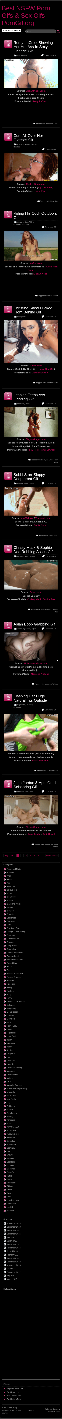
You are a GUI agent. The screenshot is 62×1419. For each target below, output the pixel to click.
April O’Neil (48, 834)
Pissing (10, 1116)
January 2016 (13, 1230)
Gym (9, 1022)
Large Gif (11, 1054)
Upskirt (10, 1207)
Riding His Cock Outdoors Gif (35, 215)
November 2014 (14, 1248)
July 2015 (11, 1237)
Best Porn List (13, 1392)
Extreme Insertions (15, 960)
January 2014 (13, 1258)
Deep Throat (29, 483)
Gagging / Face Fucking (17, 1001)
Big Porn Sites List (15, 1389)
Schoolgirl (11, 1141)
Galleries (10, 1005)
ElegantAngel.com (35, 91)
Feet (8, 970)
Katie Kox (40, 191)
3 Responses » (50, 55)
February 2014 (13, 1255)
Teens (27, 404)
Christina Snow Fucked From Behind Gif (33, 310)
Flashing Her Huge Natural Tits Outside (30, 698)
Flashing (29, 705)
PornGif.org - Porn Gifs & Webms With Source (11, 1410)
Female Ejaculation (15, 974)
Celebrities (11, 918)
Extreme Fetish (13, 956)
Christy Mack (34, 599)
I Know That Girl (45, 369)
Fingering (11, 984)
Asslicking (11, 886)
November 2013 (14, 1265)
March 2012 (12, 1279)
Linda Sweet (40, 273)
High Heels (11, 1033)
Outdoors (17, 225)
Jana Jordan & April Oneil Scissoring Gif (35, 785)
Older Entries (52, 856)
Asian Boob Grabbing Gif (34, 624)
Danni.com (35, 592)
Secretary (11, 1148)
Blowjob (20, 483)
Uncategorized (13, 1200)
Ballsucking (12, 890)
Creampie (11, 935)
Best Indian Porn (14, 1399)
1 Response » (50, 149)
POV (9, 1124)
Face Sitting (12, 963)
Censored (11, 921)
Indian (9, 1040)
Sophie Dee (49, 599)
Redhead (25, 225)
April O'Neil (49, 844)
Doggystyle (21, 317)
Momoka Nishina (40, 674)
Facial (27, 144)
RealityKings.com (35, 184)
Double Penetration (15, 953)
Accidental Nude (14, 869)
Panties (10, 1110)
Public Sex (11, 1130)
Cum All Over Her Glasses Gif (28, 137)
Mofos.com (36, 263)
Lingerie (24, 55)
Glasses (34, 144)
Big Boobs (26, 629)
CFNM (9, 925)
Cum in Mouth (13, 939)
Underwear (11, 1204)
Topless (10, 1193)
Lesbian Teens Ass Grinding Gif (29, 397)
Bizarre (10, 900)
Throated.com (42, 518)
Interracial (11, 1043)
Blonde (10, 907)
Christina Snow (40, 372)
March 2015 (12, 1241)
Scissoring (29, 791)
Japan (33, 629)
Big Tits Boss (45, 187)
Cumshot (20, 144)
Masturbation (12, 1075)
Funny (9, 998)
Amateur (10, 872)
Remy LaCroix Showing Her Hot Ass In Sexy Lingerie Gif (33, 47)
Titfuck (9, 1190)
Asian (19, 629)
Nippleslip (11, 1092)
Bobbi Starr (40, 525)
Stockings (11, 1169)
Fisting (9, 988)
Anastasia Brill (40, 760)
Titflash (10, 1186)
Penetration (12, 1113)
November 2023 (14, 1223)
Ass (18, 55)
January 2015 (13, 1244)
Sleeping (10, 1158)
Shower (32, 556)
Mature (10, 1078)
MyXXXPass (27, 518)
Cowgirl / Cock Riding (25, 222)
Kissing (10, 1050)
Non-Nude (11, 1099)
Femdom (10, 980)
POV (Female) (13, 1127)
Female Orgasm (14, 977)
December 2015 (14, 1234)
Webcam (10, 1211)
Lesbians (20, 404)
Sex (8, 1151)
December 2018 (14, 1227)
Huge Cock (11, 1036)
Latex (9, 1057)
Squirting (10, 1165)
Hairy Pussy (12, 1026)
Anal (9, 876)
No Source (11, 1096)
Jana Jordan (34, 834)
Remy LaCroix (40, 101)
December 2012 (14, 1272)
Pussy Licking (13, 1134)
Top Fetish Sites (14, 1396)
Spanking (11, 1162)
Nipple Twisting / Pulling (17, 1088)
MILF (9, 1082)
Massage (11, 1071)
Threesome (12, 1183)
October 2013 (12, 1269)
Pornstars (11, 1120)
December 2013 (14, 1262)
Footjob (10, 994)
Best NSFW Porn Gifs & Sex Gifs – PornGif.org (26, 15)
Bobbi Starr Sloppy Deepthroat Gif (29, 477)
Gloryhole (11, 1019)
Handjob (17, 147)
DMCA (31, 1410)
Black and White (14, 904)
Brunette (10, 914)
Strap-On (10, 1172)
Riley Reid (33, 450)
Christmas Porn (13, 928)
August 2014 (12, 1251)
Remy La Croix (52, 123)
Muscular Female (14, 1085)
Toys (9, 1197)
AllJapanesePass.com (35, 663)
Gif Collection (12, 1012)
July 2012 (11, 1276)
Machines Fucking (14, 1068)
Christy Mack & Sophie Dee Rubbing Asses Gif (33, 549)
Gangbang (11, 1008)
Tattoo (9, 1176)
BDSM (9, 893)
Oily (26, 556)
